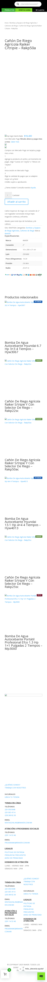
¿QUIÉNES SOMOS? (12, 785)
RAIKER (7, 233)
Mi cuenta (40, 10)
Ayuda (33, 187)
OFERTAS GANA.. (25, 10)
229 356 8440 (10, 809)
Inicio (6, 23)
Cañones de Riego (11, 26)
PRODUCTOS (9, 10)
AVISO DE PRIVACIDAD (14, 858)
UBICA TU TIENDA (12, 797)
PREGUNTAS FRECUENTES (15, 855)
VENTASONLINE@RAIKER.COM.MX (18, 822)
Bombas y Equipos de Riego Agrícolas (23, 23)
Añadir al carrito (16, 201)
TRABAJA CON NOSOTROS (15, 788)
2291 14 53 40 (10, 835)
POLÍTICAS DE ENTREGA (14, 852)
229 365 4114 (10, 812)
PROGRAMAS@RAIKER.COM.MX (17, 843)
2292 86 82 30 (10, 815)
